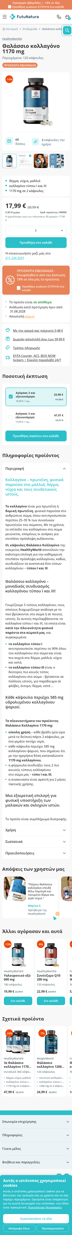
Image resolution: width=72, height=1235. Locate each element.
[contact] (59, 16)
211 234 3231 (14, 258)
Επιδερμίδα (30, 29)
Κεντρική (12, 29)
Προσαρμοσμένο (53, 1228)
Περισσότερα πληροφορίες (45, 1207)
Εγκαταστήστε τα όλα (36, 1219)
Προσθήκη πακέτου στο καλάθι (36, 436)
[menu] (5, 16)
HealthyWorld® (12, 39)
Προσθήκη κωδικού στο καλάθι (38, 7)
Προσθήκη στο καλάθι (36, 242)
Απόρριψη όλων (19, 1228)
